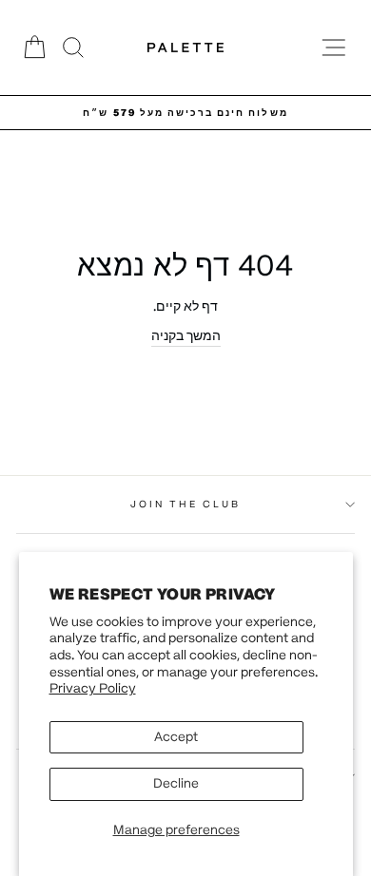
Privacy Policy (92, 688)
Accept (176, 737)
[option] (185, 112)
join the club (186, 504)
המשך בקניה (186, 336)
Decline (176, 783)
